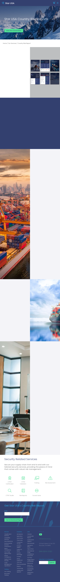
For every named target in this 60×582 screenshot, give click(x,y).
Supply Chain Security (7, 559)
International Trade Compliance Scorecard (30, 553)
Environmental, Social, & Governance (8, 545)
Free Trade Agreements (7, 552)
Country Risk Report (30, 536)
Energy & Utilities (19, 546)
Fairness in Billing (30, 546)
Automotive (20, 538)
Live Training (7, 571)
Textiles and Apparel (20, 571)
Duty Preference (8, 541)
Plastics (19, 566)
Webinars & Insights (30, 573)
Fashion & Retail (19, 550)
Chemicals (20, 540)
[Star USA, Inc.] (8, 3)
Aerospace (20, 534)
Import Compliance (7, 556)
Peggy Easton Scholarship (30, 560)
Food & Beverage (19, 553)
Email (5, 511)
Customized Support (30, 540)
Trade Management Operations (8, 564)
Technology (20, 568)
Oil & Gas (19, 562)
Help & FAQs (30, 549)
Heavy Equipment (20, 559)
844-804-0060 (45, 552)
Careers (29, 534)
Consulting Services (7, 538)
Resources (30, 563)
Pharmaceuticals (20, 564)
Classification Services (7, 534)
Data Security (30, 543)
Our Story (29, 557)
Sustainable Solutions (30, 569)
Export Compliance (7, 549)
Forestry (19, 556)
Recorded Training (7, 574)
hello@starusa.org (44, 539)
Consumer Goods (19, 543)
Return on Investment (30, 566)
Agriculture (19, 536)
